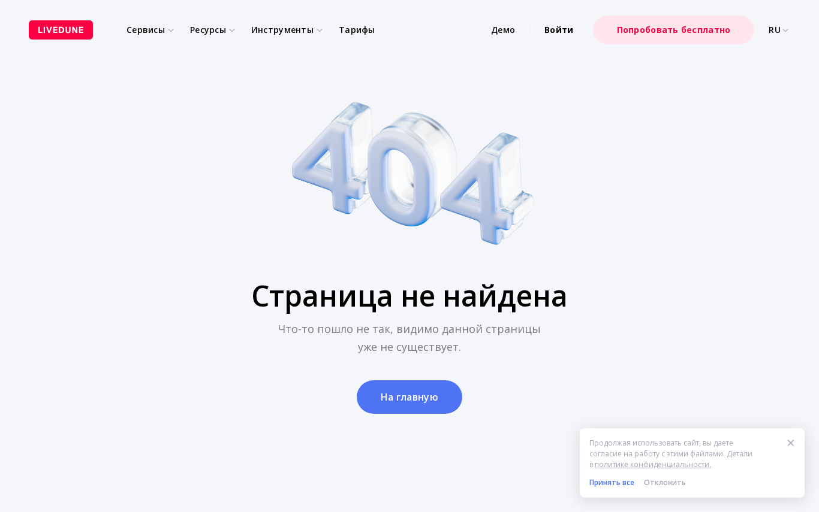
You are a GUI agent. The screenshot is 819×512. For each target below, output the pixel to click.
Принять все (611, 482)
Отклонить (665, 482)
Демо (503, 29)
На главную (409, 397)
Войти (558, 29)
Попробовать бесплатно (674, 29)
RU (775, 30)
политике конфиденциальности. (653, 464)
